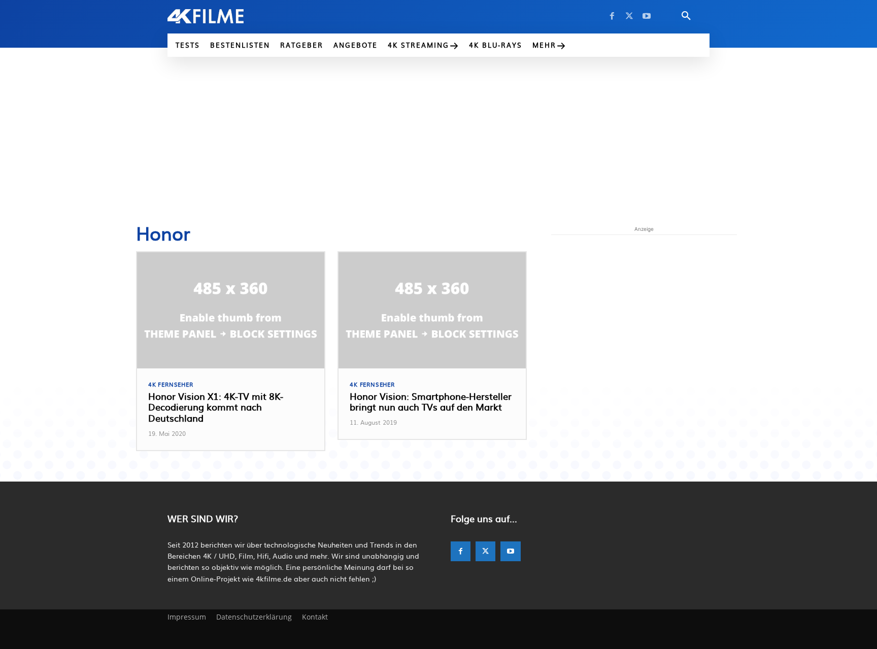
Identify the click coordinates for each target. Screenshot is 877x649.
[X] (629, 16)
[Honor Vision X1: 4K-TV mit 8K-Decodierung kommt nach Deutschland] (230, 310)
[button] (686, 16)
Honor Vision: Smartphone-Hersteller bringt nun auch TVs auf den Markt (431, 401)
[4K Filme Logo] (221, 16)
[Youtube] (646, 16)
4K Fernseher (170, 384)
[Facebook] (612, 16)
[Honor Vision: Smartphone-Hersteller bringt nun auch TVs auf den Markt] (432, 310)
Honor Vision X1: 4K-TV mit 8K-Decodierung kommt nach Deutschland (215, 407)
